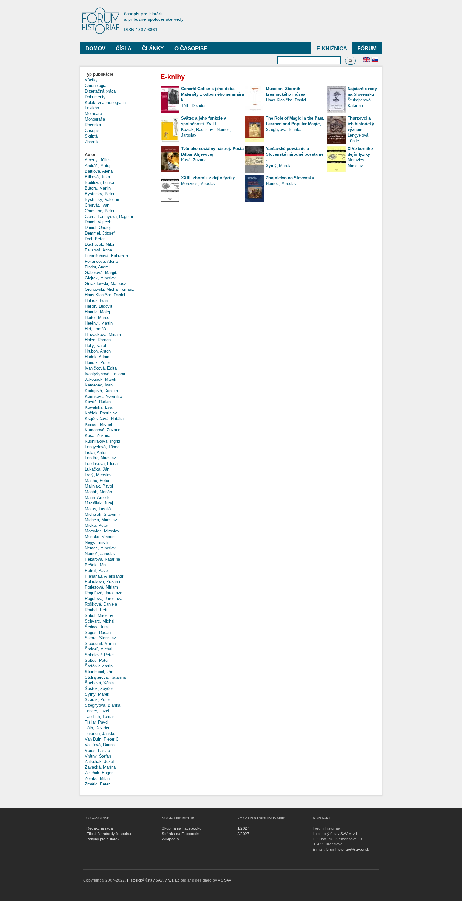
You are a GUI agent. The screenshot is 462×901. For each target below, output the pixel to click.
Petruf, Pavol (97, 570)
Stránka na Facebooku (181, 834)
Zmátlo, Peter (97, 784)
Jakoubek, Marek (100, 379)
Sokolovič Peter (99, 654)
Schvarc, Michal (99, 621)
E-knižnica (331, 48)
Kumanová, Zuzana (102, 430)
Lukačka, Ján (97, 469)
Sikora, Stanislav (100, 637)
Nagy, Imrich (96, 542)
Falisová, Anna (98, 250)
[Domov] (103, 21)
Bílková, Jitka (97, 177)
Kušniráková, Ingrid (102, 441)
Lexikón (92, 107)
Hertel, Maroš (97, 317)
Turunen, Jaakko (100, 733)
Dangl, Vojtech (98, 221)
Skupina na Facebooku (181, 828)
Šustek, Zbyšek (99, 688)
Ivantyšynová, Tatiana (105, 373)
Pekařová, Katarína (102, 559)
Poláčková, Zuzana (102, 581)
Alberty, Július (98, 160)
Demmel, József (100, 233)
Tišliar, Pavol (96, 722)
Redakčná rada (99, 828)
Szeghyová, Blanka (102, 705)
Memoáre (93, 113)
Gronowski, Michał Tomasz (109, 289)
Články (153, 48)
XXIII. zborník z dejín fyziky (208, 177)
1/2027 (243, 828)
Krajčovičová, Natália (104, 418)
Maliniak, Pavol (99, 486)
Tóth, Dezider (97, 728)
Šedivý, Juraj (97, 626)
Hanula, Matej (97, 312)
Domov (95, 48)
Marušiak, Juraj (99, 503)
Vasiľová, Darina (100, 744)
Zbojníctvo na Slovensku (290, 177)
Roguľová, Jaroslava (103, 593)
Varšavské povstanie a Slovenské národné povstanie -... (294, 154)
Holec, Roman (98, 339)
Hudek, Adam (97, 356)
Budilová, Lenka (99, 182)
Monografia (95, 119)
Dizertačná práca (100, 91)
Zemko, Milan (97, 778)
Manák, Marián (98, 491)
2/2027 (243, 834)
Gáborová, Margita (101, 272)
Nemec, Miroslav (100, 548)
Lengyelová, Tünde (102, 447)
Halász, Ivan (96, 300)
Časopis (92, 130)
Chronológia (95, 85)
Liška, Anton (96, 452)
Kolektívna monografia (105, 102)
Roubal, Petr (96, 609)
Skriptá (91, 136)
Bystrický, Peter (99, 194)
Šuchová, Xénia (99, 683)
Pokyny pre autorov (102, 839)
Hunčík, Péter (97, 362)
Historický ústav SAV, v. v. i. (335, 834)
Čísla (123, 48)
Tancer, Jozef (97, 711)
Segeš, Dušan (98, 632)
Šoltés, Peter (97, 660)
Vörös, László (97, 750)
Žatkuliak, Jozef (99, 761)
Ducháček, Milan (100, 244)
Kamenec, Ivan (99, 385)
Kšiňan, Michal (98, 424)
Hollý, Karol (95, 345)
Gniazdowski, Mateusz (105, 283)
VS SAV (224, 880)
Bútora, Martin (98, 188)
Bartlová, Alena (99, 171)
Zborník (92, 141)
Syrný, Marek (97, 694)
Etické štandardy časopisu (108, 834)
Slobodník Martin (100, 643)
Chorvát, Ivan (97, 205)
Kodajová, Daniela (101, 390)
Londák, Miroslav (100, 458)
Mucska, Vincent (100, 536)
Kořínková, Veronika (103, 396)
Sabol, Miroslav (99, 615)
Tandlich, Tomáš (100, 716)
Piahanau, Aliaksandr (104, 576)
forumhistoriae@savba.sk (347, 849)
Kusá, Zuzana (97, 435)
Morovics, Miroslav (102, 531)
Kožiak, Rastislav (101, 413)
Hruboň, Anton (98, 351)
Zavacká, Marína (100, 767)
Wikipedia (170, 839)
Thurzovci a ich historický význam (361, 124)
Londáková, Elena (101, 463)
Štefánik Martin (99, 666)
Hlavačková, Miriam (103, 334)
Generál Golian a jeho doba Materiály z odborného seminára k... (212, 94)
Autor (90, 154)
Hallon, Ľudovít (98, 306)
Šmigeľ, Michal (98, 649)
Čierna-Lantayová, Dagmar (109, 216)
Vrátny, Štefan (98, 756)
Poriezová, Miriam (101, 587)
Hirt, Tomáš (95, 328)
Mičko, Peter (96, 525)
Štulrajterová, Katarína (105, 677)
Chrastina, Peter (99, 210)
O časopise (190, 48)
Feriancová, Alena (101, 261)
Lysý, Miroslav (98, 474)
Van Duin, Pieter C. (102, 739)
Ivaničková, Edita (101, 368)
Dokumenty (95, 96)
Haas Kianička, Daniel (105, 295)
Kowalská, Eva (98, 407)
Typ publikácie (99, 74)
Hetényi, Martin (99, 323)
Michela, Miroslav (101, 519)
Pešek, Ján (95, 565)
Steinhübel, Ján (99, 671)
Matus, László (98, 508)
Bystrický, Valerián (102, 199)
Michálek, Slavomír (102, 514)
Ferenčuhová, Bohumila (106, 255)
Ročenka (93, 124)
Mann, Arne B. (98, 497)
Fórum (367, 48)
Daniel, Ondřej (98, 227)
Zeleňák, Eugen (99, 772)
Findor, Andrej (97, 267)
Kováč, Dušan (98, 401)
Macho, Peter (97, 480)
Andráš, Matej (97, 165)
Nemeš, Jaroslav (100, 553)
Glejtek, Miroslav (100, 278)
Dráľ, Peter (95, 238)
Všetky (91, 80)
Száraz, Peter (97, 699)
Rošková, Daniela (101, 604)
